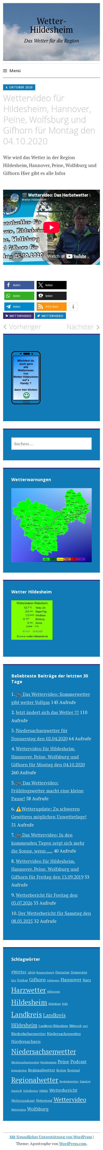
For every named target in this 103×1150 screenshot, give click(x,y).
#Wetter (18, 972)
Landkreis (26, 1014)
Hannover (71, 980)
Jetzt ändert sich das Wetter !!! (47, 712)
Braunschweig (45, 972)
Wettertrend (44, 1101)
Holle (65, 1003)
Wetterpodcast (23, 1100)
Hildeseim (53, 991)
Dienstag (62, 972)
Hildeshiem (54, 1003)
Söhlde (43, 1090)
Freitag (22, 980)
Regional (73, 1070)
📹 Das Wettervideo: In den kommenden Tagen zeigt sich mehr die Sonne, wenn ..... (48, 843)
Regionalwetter (34, 1079)
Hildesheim (29, 1002)
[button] (19, 285)
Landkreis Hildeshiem (53, 1026)
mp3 (85, 1026)
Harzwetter (28, 989)
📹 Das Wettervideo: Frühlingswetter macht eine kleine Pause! (47, 791)
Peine (63, 1061)
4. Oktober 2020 (19, 87)
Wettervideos (18, 1109)
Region (61, 1070)
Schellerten (30, 1090)
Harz (87, 980)
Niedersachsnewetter (25, 1062)
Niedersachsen (25, 1041)
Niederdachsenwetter (28, 1034)
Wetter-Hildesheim (51, 25)
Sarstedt (16, 1090)
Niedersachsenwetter (43, 1051)
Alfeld (31, 972)
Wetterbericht (63, 1090)
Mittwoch (75, 1026)
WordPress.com (72, 1143)
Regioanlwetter (41, 1070)
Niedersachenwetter (64, 1033)
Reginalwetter (19, 1070)
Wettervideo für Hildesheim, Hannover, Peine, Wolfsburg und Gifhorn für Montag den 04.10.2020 (48, 757)
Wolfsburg (38, 1109)
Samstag (85, 1081)
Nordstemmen (48, 1062)
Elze (13, 980)
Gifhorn (37, 980)
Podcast (78, 1062)
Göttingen (53, 980)
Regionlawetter (69, 1081)
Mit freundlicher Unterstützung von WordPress (51, 1136)
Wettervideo (21, 316)
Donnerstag (79, 972)
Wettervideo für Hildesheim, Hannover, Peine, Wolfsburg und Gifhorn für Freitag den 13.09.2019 (47, 869)
